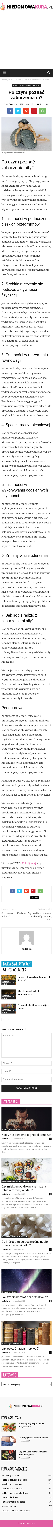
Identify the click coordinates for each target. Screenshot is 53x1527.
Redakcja (13, 104)
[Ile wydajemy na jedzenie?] (8, 1427)
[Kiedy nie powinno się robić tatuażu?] (26, 1119)
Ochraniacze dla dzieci (12, 1488)
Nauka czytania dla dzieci (11, 1344)
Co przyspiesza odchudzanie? (33, 1437)
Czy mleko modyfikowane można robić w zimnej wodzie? (23, 1188)
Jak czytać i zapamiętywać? (20, 1348)
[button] (49, 73)
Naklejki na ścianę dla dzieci (14, 1493)
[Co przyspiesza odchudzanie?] (8, 1441)
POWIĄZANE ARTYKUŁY (16, 964)
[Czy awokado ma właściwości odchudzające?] (8, 1455)
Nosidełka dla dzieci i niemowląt (14, 1237)
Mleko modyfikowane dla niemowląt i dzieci (18, 1181)
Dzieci (15, 85)
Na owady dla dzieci (10, 1475)
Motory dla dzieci (9, 1497)
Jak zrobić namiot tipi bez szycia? (24, 1297)
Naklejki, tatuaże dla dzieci (12, 1130)
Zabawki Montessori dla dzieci (29, 85)
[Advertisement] (26, 41)
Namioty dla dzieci (9, 1292)
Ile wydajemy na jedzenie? (31, 1423)
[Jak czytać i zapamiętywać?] (26, 1333)
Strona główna (7, 80)
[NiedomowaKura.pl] (26, 7)
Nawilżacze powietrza (11, 1484)
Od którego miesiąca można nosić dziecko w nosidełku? (24, 1243)
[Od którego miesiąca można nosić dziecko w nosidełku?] (26, 1226)
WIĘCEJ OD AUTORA (14, 970)
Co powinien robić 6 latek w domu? (13, 915)
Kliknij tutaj (29, 863)
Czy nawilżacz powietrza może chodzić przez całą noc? (39, 916)
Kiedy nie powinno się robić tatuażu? (26, 1135)
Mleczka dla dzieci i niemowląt (15, 1510)
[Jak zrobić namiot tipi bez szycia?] (26, 1281)
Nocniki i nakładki (9, 1506)
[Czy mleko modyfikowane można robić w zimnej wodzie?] (26, 1170)
